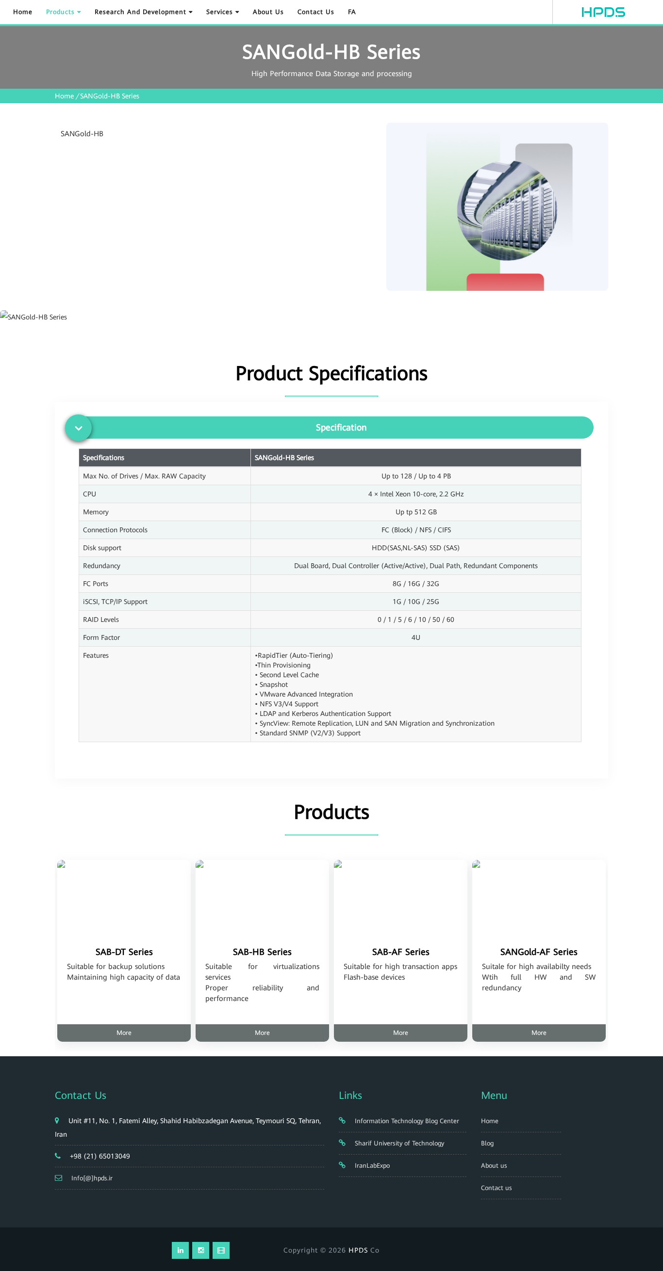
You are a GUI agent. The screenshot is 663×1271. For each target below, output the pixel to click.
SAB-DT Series (124, 952)
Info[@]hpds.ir (92, 1178)
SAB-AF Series (401, 952)
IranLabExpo (371, 1165)
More (124, 1032)
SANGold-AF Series (539, 952)
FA (352, 12)
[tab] (334, 427)
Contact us (316, 12)
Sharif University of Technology (398, 1143)
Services (220, 12)
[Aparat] (221, 1250)
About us (268, 12)
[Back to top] (644, 1228)
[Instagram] (200, 1250)
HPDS (358, 1250)
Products (61, 12)
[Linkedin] (180, 1250)
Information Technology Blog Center (406, 1121)
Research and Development (142, 12)
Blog (487, 1143)
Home (23, 12)
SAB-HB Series (262, 952)
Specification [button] (341, 427)
